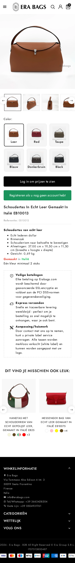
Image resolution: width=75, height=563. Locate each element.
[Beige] (9, 434)
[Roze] (51, 430)
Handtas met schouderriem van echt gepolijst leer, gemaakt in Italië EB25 (19, 424)
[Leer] (14, 434)
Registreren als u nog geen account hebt (37, 195)
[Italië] (19, 434)
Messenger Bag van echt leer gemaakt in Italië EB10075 (56, 422)
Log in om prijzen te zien (37, 181)
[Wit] (46, 430)
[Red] (24, 434)
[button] (37, 468)
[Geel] (56, 430)
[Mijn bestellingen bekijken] (60, 7)
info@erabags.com (17, 497)
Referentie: (11, 220)
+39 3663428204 (36, 501)
